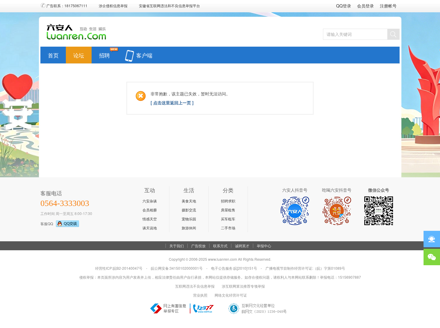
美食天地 (189, 200)
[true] (393, 34)
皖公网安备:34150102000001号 (177, 268)
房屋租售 (228, 209)
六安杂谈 (149, 200)
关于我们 (176, 246)
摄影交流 (189, 209)
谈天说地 (149, 227)
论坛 (78, 54)
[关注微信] (432, 257)
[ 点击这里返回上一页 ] (172, 103)
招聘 (104, 54)
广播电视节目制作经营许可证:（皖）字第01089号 (305, 268)
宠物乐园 (189, 218)
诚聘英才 (242, 246)
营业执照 (200, 295)
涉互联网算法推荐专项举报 (243, 286)
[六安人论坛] (78, 39)
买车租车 (228, 218)
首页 (53, 54)
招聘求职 (228, 200)
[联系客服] (432, 239)
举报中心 (264, 246)
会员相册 (149, 209)
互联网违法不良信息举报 (195, 286)
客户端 (144, 54)
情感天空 (149, 218)
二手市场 (228, 227)
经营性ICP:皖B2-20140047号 (118, 268)
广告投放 (198, 246)
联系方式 (220, 246)
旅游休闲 (189, 227)
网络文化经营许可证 (231, 295)
